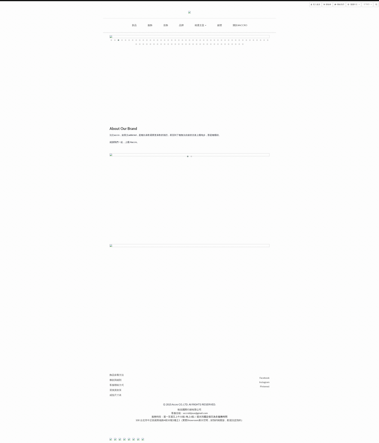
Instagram (264, 382)
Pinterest (264, 386)
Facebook (264, 378)
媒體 (219, 25)
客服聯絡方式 (117, 385)
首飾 (165, 25)
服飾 (150, 25)
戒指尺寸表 (115, 395)
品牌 (181, 25)
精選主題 (200, 25)
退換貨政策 (115, 390)
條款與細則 (115, 380)
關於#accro (240, 25)
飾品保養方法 (117, 375)
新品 (134, 25)
